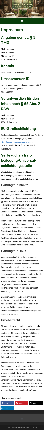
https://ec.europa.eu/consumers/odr (16, 142)
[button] (22, 21)
